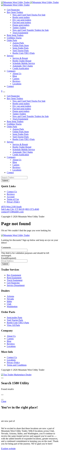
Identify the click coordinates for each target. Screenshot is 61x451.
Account (10, 197)
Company (11, 71)
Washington (12, 306)
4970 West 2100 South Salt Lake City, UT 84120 (12, 207)
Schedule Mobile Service (23, 63)
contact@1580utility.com (12, 212)
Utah (9, 304)
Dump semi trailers (20, 25)
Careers (15, 78)
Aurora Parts (18, 43)
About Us (16, 73)
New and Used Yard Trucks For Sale (28, 15)
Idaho (9, 301)
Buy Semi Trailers (15, 12)
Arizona (10, 296)
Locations (16, 84)
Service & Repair (20, 58)
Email (8, 258)
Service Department (16, 285)
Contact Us (12, 191)
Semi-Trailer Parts (20, 48)
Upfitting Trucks (14, 38)
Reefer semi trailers (21, 17)
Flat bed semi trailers (21, 22)
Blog (14, 76)
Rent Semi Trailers (15, 35)
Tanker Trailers (19, 27)
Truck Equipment (20, 32)
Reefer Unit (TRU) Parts (23, 53)
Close (3, 401)
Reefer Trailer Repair (21, 61)
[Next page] (2, 399)
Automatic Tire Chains (22, 66)
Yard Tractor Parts (20, 50)
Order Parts (12, 40)
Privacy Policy (13, 202)
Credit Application (20, 68)
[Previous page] (2, 394)
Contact (10, 86)
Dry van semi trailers (21, 20)
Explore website (8, 448)
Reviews (16, 81)
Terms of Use (13, 199)
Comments (6, 247)
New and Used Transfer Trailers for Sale (30, 30)
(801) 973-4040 (32, 209)
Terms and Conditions (17, 365)
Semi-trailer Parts (14, 317)
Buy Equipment (14, 275)
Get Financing (13, 10)
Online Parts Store (20, 45)
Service (10, 55)
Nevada (10, 299)
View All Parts (13, 325)
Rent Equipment (14, 277)
